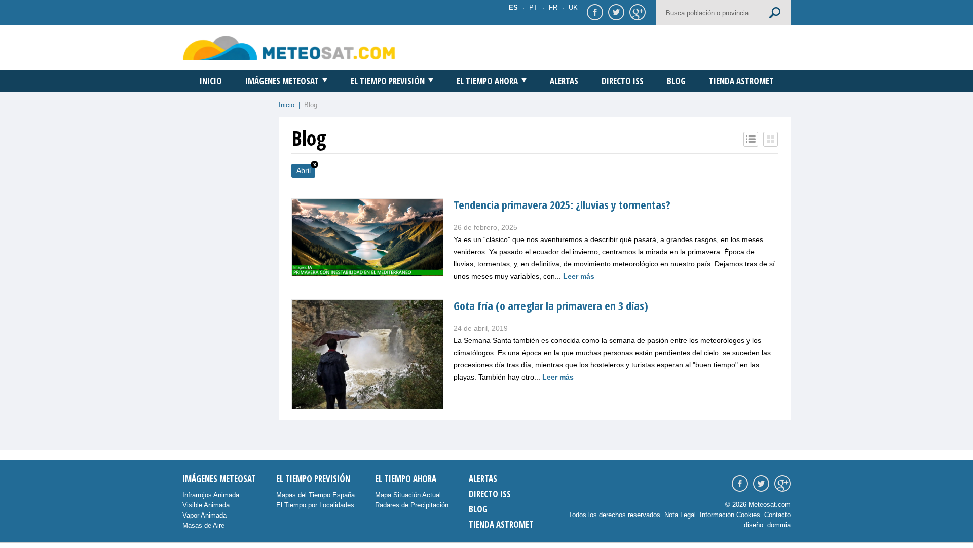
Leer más (578, 276)
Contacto (777, 515)
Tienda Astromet (741, 81)
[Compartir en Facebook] (593, 12)
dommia (779, 525)
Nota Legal (680, 515)
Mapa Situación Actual (408, 495)
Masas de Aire (203, 525)
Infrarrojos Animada (210, 495)
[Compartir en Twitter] (614, 12)
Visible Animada (206, 505)
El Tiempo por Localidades (315, 505)
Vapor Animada (204, 515)
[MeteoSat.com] (289, 47)
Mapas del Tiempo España (315, 495)
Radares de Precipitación (411, 505)
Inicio (211, 81)
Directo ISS (623, 81)
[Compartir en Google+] (636, 12)
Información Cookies (730, 515)
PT (533, 7)
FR (553, 7)
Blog (676, 81)
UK (573, 7)
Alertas (564, 81)
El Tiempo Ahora (487, 81)
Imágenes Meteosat (282, 81)
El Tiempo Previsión (388, 81)
